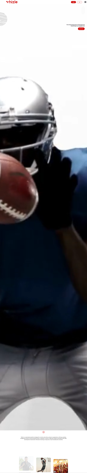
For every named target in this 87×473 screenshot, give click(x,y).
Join (79, 2)
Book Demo (81, 28)
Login (73, 2)
